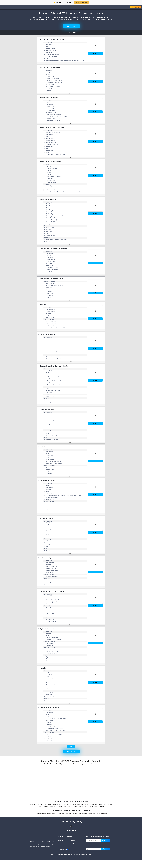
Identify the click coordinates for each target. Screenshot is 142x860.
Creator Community (63, 846)
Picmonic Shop (62, 843)
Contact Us (73, 843)
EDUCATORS (120, 7)
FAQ (72, 846)
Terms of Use (82, 854)
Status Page (88, 854)
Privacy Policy (75, 854)
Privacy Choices (62, 849)
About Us (60, 840)
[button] (71, 783)
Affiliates (73, 840)
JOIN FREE (135, 7)
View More (71, 746)
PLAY (96, 53)
